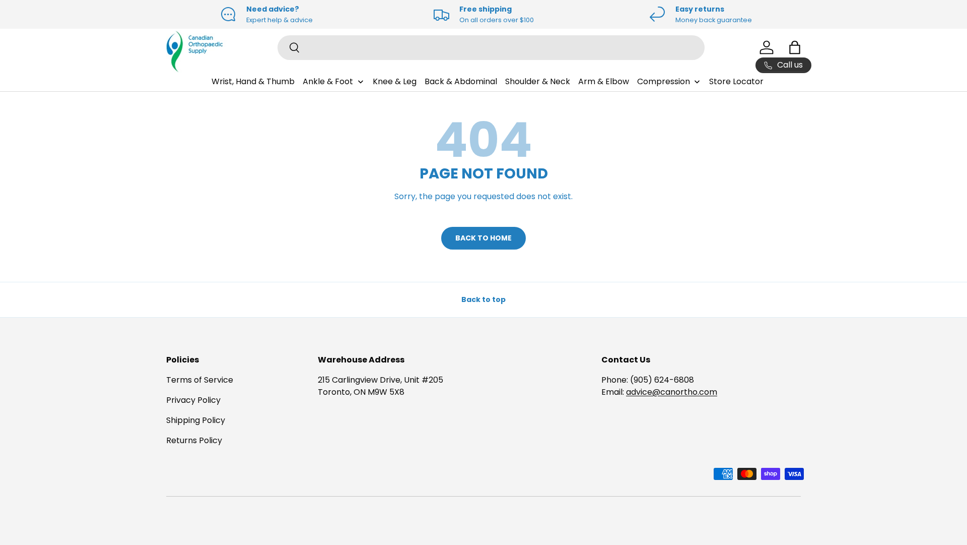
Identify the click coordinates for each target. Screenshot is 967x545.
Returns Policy (194, 440)
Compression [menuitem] (663, 81)
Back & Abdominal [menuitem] (461, 81)
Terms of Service (199, 380)
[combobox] (491, 47)
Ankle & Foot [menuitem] (328, 81)
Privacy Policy (193, 400)
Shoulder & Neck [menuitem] (537, 81)
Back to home (483, 238)
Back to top (483, 299)
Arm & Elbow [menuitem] (603, 81)
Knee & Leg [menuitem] (395, 81)
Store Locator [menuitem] (736, 81)
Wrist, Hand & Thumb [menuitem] (253, 81)
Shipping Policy (195, 420)
